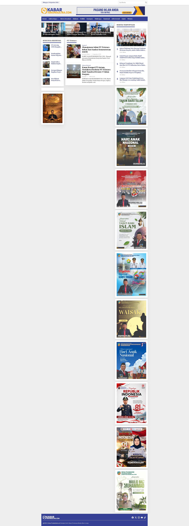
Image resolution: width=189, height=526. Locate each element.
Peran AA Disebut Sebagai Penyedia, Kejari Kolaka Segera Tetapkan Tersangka (132, 72)
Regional (84, 45)
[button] (146, 2)
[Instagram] (139, 517)
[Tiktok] (145, 517)
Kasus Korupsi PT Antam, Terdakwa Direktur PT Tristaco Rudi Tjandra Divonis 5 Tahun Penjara (96, 70)
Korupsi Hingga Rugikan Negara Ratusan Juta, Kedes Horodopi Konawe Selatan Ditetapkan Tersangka (56, 71)
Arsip (87, 523)
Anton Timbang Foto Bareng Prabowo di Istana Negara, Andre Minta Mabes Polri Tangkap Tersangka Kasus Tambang (133, 49)
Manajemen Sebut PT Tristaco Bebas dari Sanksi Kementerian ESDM (96, 49)
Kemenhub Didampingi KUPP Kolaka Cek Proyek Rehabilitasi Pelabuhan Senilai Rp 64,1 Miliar (101, 33)
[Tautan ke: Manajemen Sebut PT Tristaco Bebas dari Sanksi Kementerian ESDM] (74, 51)
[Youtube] (142, 517)
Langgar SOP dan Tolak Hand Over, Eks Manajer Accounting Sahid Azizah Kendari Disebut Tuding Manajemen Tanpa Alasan (132, 79)
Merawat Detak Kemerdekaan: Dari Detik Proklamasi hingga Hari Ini (51, 33)
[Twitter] (135, 517)
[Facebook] (132, 517)
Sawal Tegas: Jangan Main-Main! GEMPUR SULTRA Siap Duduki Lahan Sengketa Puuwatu (132, 57)
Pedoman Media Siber (78, 523)
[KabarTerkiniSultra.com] (56, 11)
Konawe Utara (86, 54)
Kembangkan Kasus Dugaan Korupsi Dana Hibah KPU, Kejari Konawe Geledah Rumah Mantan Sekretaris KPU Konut (56, 54)
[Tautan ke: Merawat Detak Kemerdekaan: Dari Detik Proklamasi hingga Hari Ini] (53, 30)
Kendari (84, 76)
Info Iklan (68, 523)
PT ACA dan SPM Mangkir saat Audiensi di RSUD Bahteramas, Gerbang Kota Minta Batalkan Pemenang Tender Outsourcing (56, 46)
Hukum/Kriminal (86, 65)
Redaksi (63, 523)
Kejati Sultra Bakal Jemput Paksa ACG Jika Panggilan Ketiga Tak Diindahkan (56, 63)
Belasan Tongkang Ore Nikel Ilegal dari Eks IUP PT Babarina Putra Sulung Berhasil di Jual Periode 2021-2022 (77, 33)
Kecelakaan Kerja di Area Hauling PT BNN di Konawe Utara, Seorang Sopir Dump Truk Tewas (56, 79)
